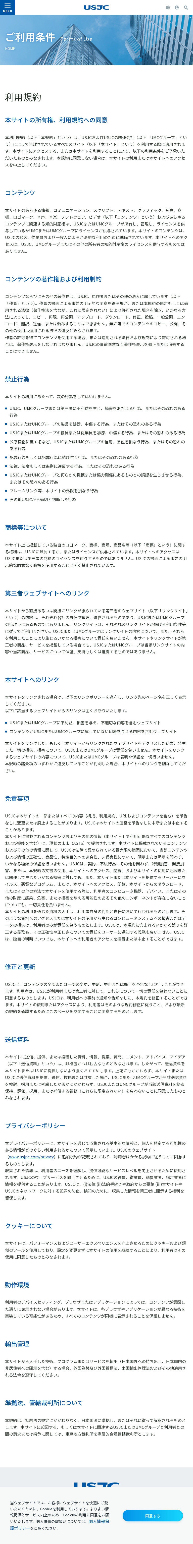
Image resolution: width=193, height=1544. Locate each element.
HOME (10, 48)
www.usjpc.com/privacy (31, 1157)
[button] (153, 1515)
